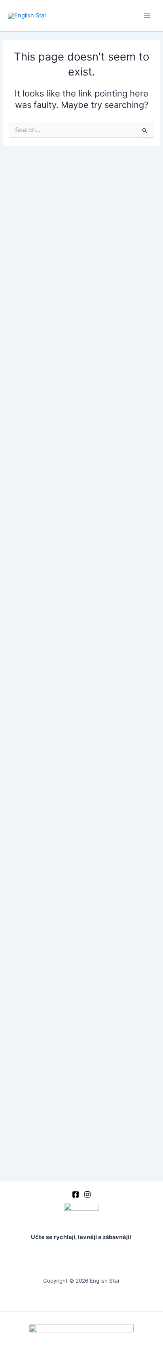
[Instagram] (87, 1194)
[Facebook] (75, 1194)
